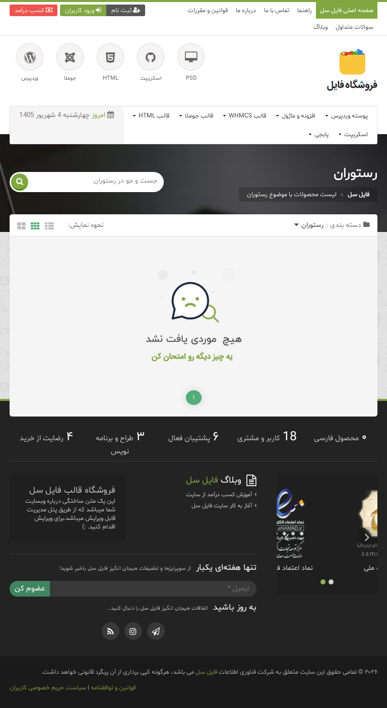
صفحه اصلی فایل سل (346, 10)
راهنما (304, 10)
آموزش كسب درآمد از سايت (219, 495)
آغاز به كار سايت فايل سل (222, 506)
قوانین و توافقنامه (113, 687)
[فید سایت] (110, 631)
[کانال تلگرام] (156, 631)
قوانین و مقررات (207, 10)
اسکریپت (355, 134)
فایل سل (206, 672)
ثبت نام (122, 10)
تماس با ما (276, 10)
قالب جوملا (198, 115)
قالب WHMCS (246, 115)
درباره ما (246, 10)
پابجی (321, 134)
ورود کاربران (80, 10)
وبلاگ (320, 27)
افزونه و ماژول (297, 115)
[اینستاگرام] (133, 631)
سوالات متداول (354, 27)
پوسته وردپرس (349, 115)
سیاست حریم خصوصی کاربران (48, 687)
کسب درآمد (30, 10)
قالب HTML (153, 115)
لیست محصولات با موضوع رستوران (292, 194)
